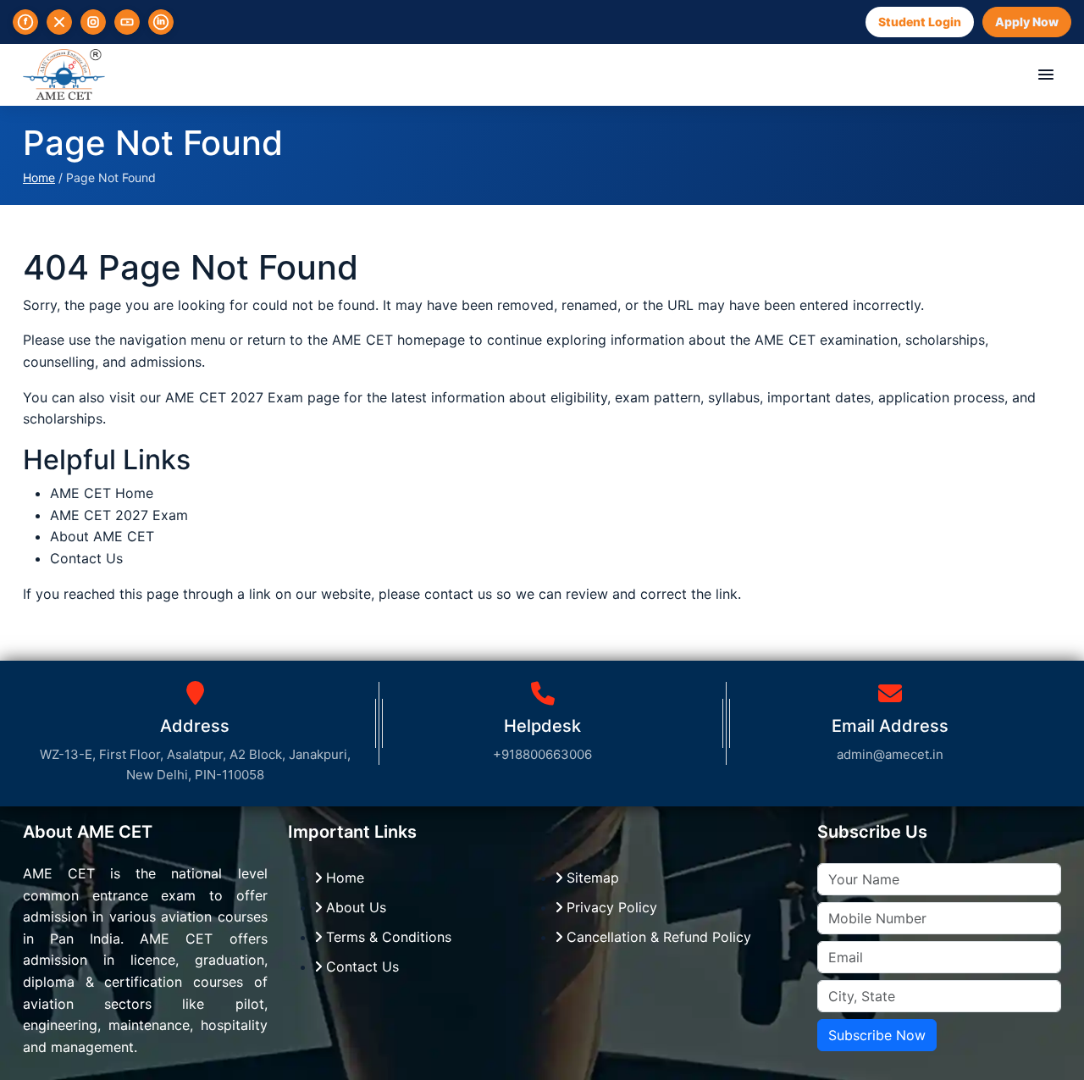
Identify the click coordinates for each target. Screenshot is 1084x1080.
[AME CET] (64, 74)
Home (39, 177)
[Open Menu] (1046, 74)
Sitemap (590, 877)
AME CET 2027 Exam (236, 397)
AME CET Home (101, 493)
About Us (354, 907)
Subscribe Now (877, 1035)
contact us (458, 593)
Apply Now (1027, 21)
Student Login (919, 21)
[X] (59, 22)
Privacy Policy (609, 907)
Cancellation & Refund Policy (656, 936)
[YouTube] (127, 22)
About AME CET (102, 536)
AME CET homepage (398, 339)
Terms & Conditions (386, 936)
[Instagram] (93, 22)
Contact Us (86, 558)
